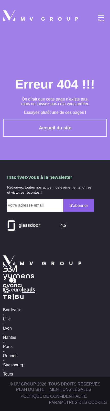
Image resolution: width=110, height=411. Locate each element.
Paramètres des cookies (78, 402)
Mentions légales (70, 389)
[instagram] (10, 244)
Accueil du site (55, 127)
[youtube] (43, 244)
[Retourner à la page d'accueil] (40, 15)
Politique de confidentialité (53, 396)
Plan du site (30, 389)
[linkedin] (21, 244)
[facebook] (32, 244)
